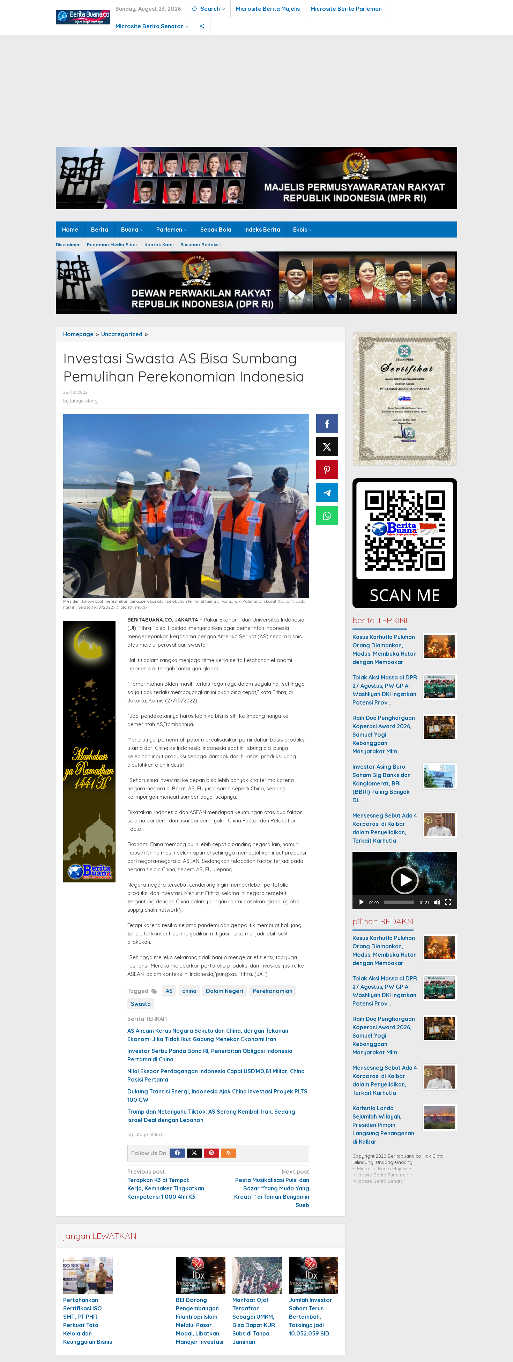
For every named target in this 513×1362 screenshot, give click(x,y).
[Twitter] (194, 1153)
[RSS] (228, 1153)
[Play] (361, 902)
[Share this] (327, 423)
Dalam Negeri (224, 990)
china (189, 990)
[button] (405, 880)
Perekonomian (272, 990)
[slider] (399, 902)
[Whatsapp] (327, 515)
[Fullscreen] (448, 902)
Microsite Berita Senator (378, 1181)
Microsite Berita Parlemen (380, 1174)
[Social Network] (202, 26)
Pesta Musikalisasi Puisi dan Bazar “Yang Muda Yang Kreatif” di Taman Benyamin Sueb (271, 1188)
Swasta (141, 1003)
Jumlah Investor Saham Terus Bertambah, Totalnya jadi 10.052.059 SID (310, 1316)
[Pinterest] (211, 1153)
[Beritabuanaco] (83, 16)
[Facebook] (177, 1153)
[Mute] (436, 902)
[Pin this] (327, 469)
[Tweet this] (327, 446)
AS (169, 990)
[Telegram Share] (327, 492)
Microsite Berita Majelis (382, 1168)
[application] (404, 880)
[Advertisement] (256, 87)
